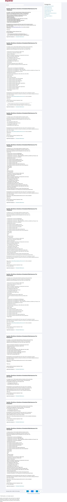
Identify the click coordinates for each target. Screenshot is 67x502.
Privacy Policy (29, 493)
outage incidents (47, 11)
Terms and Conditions (36, 493)
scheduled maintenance (20, 36)
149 (32, 491)
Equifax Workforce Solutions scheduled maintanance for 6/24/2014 (22, 337)
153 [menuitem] (39, 491)
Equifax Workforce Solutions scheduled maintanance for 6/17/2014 (22, 376)
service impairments (48, 8)
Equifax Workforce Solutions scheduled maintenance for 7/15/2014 (22, 114)
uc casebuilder (47, 14)
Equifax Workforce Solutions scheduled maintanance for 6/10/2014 (22, 403)
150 (34, 491)
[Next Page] (41, 491)
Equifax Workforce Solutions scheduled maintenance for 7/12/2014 (22, 145)
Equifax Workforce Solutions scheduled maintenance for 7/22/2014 (22, 9)
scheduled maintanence (48, 10)
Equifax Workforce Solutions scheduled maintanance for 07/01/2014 (22, 275)
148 (30, 491)
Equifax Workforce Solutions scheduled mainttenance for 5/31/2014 (22, 429)
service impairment (48, 7)
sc (45, 17)
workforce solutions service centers (50, 13)
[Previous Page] (24, 491)
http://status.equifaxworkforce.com (18, 96)
